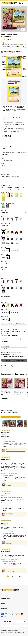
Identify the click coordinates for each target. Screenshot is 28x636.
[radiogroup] (14, 197)
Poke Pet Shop (7, 630)
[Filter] (22, 417)
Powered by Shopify (14, 630)
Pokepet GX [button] (8, 543)
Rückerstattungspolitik (19, 632)
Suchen (2, 632)
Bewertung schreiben (10, 417)
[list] (14, 19)
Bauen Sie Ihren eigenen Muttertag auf (6, 392)
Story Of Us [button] (8, 485)
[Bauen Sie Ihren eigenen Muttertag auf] (7, 383)
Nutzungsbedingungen (10, 632)
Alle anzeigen (23, 374)
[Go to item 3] (20, 423)
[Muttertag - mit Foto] (19, 383)
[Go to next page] (23, 576)
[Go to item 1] (5, 423)
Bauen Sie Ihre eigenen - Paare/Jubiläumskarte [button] (11, 514)
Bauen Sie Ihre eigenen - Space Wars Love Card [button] (15, 451)
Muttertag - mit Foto (19, 391)
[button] (22, 2)
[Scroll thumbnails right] (25, 423)
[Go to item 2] (12, 423)
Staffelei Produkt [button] (10, 571)
